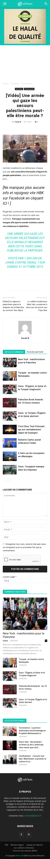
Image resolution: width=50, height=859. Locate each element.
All (9, 717)
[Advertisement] (25, 63)
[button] (46, 4)
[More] (38, 128)
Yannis (5, 641)
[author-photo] (25, 334)
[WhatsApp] (25, 128)
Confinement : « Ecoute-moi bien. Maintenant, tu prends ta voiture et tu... (32, 759)
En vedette (18, 717)
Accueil (5, 83)
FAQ (6, 845)
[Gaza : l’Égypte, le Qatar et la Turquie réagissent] (10, 389)
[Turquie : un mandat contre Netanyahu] (10, 376)
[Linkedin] (31, 128)
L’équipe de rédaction (35, 845)
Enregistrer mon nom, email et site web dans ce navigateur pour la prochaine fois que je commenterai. (24, 547)
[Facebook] (12, 128)
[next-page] (9, 480)
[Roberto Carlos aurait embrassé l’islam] (10, 443)
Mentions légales (17, 845)
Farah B (18, 122)
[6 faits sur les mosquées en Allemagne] (10, 456)
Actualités (15, 83)
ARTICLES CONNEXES (13, 352)
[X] (18, 128)
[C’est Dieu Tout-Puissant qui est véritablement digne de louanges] (10, 429)
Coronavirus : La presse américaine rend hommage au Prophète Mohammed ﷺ (32, 730)
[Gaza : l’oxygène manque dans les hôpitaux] (10, 470)
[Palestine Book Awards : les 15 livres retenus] (10, 403)
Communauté (26, 83)
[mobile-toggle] (4, 4)
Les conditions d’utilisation (24, 848)
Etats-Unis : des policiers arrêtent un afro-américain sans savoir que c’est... (31, 745)
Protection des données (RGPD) (25, 851)
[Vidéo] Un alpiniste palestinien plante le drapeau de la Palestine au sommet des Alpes (13, 306)
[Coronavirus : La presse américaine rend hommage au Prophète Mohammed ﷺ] (10, 731)
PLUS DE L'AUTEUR (35, 352)
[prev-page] (4, 480)
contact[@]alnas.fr (32, 815)
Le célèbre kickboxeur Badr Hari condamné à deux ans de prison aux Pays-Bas (36, 306)
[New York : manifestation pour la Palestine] (10, 362)
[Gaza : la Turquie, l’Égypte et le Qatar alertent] (10, 416)
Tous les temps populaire (37, 717)
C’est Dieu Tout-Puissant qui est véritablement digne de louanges (31, 429)
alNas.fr (18, 855)
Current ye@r (9, 577)
